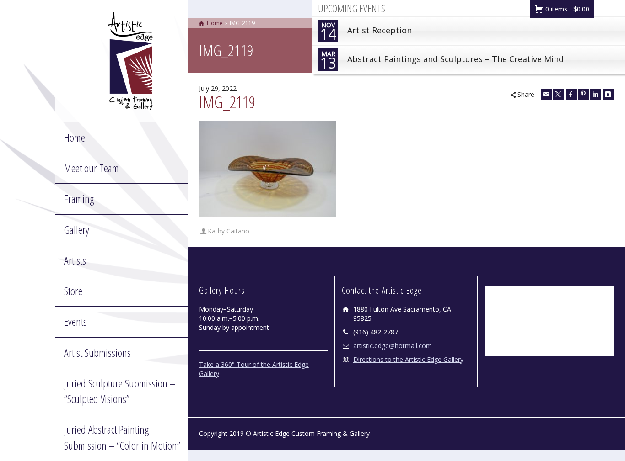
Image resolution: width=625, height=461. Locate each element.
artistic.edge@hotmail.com (392, 345)
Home (74, 137)
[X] (558, 94)
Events (75, 321)
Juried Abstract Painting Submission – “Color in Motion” (122, 437)
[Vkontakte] (608, 94)
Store (73, 290)
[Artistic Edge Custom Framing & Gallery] (130, 60)
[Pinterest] (583, 94)
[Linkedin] (595, 94)
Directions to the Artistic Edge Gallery (408, 359)
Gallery (76, 229)
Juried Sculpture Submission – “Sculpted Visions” (119, 391)
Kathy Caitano (228, 231)
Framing (79, 198)
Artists (75, 260)
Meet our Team (91, 167)
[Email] (546, 94)
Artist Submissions (97, 352)
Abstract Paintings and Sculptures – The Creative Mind (442, 61)
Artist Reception (366, 32)
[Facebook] (571, 94)
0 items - (566, 9)
